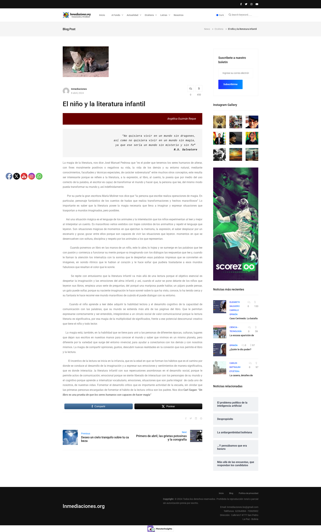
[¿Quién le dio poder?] (219, 349)
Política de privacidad (248, 493)
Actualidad (132, 15)
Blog (231, 493)
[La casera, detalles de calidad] (219, 367)
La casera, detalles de (241, 375)
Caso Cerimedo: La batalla (244, 318)
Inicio (102, 15)
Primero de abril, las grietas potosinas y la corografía (161, 437)
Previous (85, 433)
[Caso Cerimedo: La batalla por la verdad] (219, 306)
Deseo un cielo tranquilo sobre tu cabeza (105, 439)
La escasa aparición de (242, 335)
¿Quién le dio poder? (240, 349)
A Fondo (116, 15)
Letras (163, 15)
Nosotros (178, 15)
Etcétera (149, 15)
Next (184, 432)
